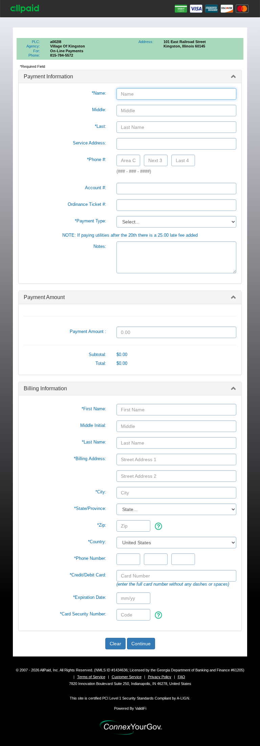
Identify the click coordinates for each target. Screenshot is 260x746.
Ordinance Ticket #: (87, 204)
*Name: (99, 93)
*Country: (97, 541)
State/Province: (90, 508)
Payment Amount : (88, 331)
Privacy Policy (159, 677)
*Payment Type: (90, 220)
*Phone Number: (90, 558)
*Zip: (101, 525)
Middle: (99, 109)
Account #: (95, 187)
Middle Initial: (93, 425)
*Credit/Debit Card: (88, 574)
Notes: (99, 246)
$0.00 (121, 354)
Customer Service (127, 677)
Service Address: (89, 142)
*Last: (100, 126)
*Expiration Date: (89, 597)
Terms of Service (91, 677)
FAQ (181, 677)
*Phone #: (96, 159)
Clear (115, 643)
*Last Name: (94, 442)
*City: (100, 491)
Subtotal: (97, 354)
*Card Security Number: (83, 613)
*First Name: (94, 408)
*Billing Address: (90, 458)
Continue (141, 643)
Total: (100, 363)
